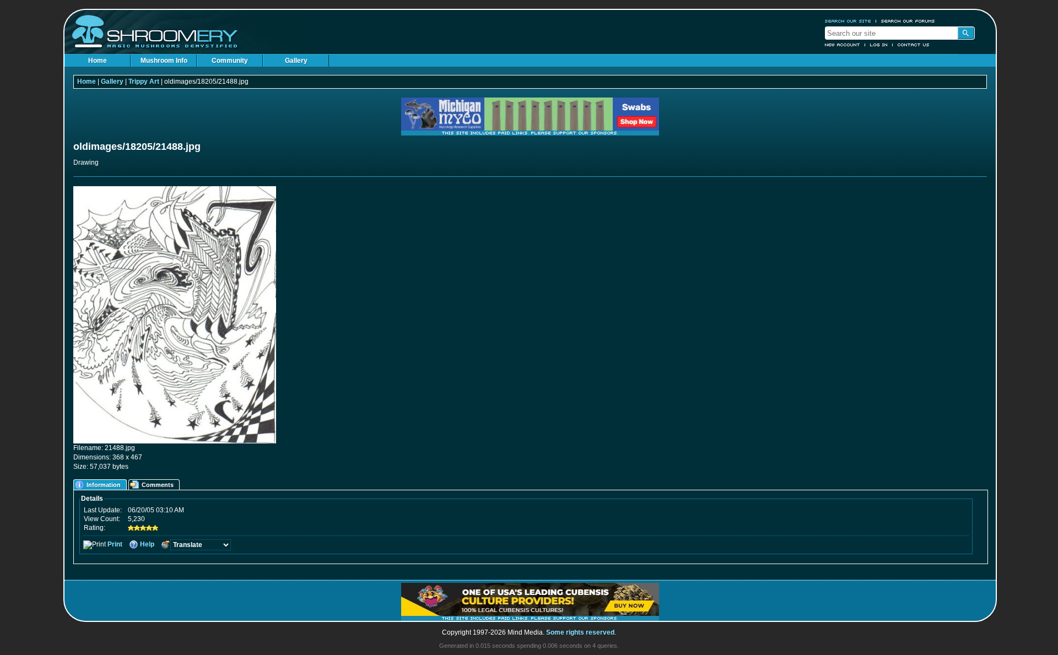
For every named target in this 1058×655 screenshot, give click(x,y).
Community (230, 60)
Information (104, 484)
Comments (158, 484)
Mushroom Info (164, 60)
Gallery (296, 60)
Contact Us (914, 44)
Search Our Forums (908, 21)
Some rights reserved (580, 632)
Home (97, 60)
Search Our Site (848, 21)
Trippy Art (143, 81)
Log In (879, 44)
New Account (842, 44)
